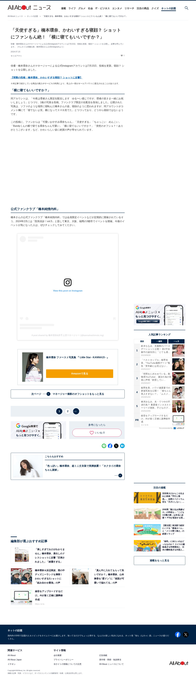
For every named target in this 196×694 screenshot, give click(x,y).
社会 (90, 8)
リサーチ (129, 8)
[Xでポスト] (116, 446)
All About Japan (15, 660)
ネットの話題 (168, 8)
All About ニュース (15, 16)
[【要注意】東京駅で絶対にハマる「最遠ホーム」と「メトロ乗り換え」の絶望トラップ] (173, 529)
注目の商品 (143, 8)
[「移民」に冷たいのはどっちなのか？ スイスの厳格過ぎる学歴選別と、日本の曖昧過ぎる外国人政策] (173, 545)
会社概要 (58, 655)
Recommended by (166, 428)
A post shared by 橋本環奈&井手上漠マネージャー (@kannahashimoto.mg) (68, 335)
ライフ (72, 8)
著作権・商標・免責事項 (110, 660)
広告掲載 (103, 655)
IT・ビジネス (102, 8)
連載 (63, 8)
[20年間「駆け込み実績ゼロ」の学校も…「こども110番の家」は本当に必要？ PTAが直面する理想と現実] (173, 513)
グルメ (82, 8)
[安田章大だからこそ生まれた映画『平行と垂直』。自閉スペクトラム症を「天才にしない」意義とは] (173, 497)
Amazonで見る (79, 373)
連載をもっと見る (159, 560)
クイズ (155, 8)
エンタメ (117, 8)
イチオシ (12, 664)
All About (12, 655)
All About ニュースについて (111, 664)
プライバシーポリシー (64, 660)
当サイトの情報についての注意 (67, 664)
